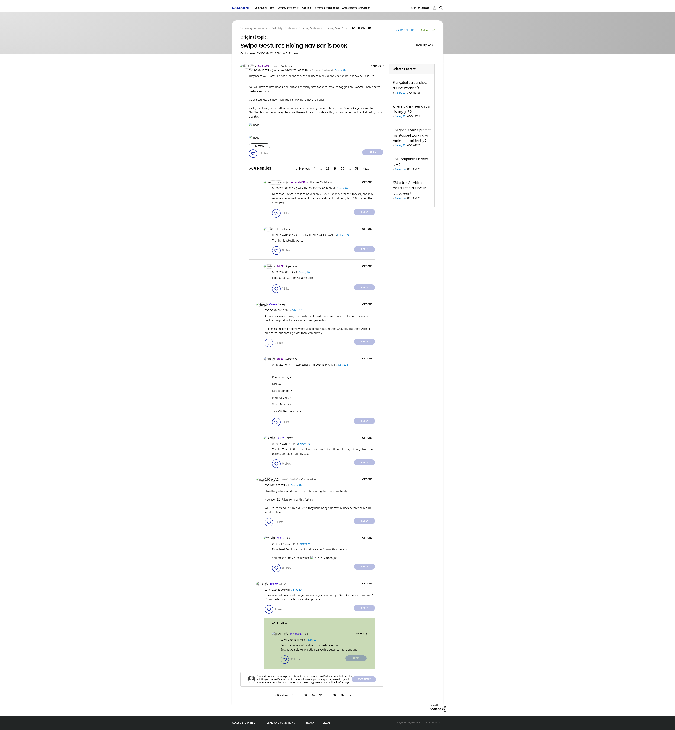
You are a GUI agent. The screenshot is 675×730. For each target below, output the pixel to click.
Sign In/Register (420, 7)
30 (342, 168)
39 (356, 168)
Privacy (309, 722)
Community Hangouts (327, 7)
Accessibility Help (244, 722)
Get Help (306, 7)
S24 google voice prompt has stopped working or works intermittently (411, 135)
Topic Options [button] (424, 45)
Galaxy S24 (333, 28)
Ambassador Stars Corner (356, 7)
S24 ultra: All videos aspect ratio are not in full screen (409, 188)
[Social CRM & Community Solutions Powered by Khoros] (438, 708)
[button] (377, 66)
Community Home (264, 7)
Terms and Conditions (280, 722)
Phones (292, 28)
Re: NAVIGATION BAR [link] (358, 28)
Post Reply (364, 679)
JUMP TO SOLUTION (404, 30)
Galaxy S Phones (311, 28)
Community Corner (288, 7)
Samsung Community (253, 28)
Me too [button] (259, 146)
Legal (326, 722)
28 (327, 168)
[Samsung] (241, 7)
